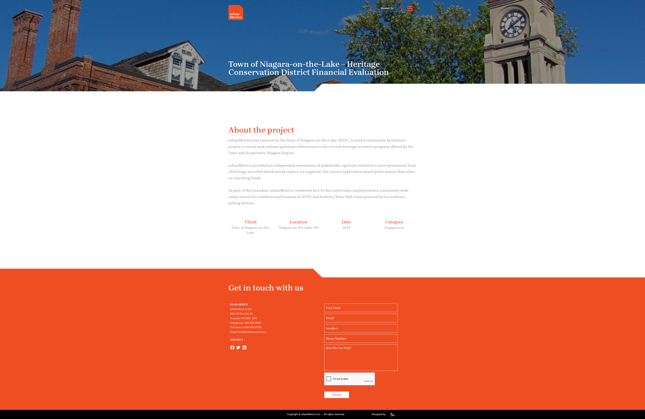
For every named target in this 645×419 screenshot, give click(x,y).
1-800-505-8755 (252, 327)
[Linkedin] (244, 348)
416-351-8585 (252, 322)
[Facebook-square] (232, 348)
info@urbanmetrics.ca (252, 331)
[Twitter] (238, 348)
